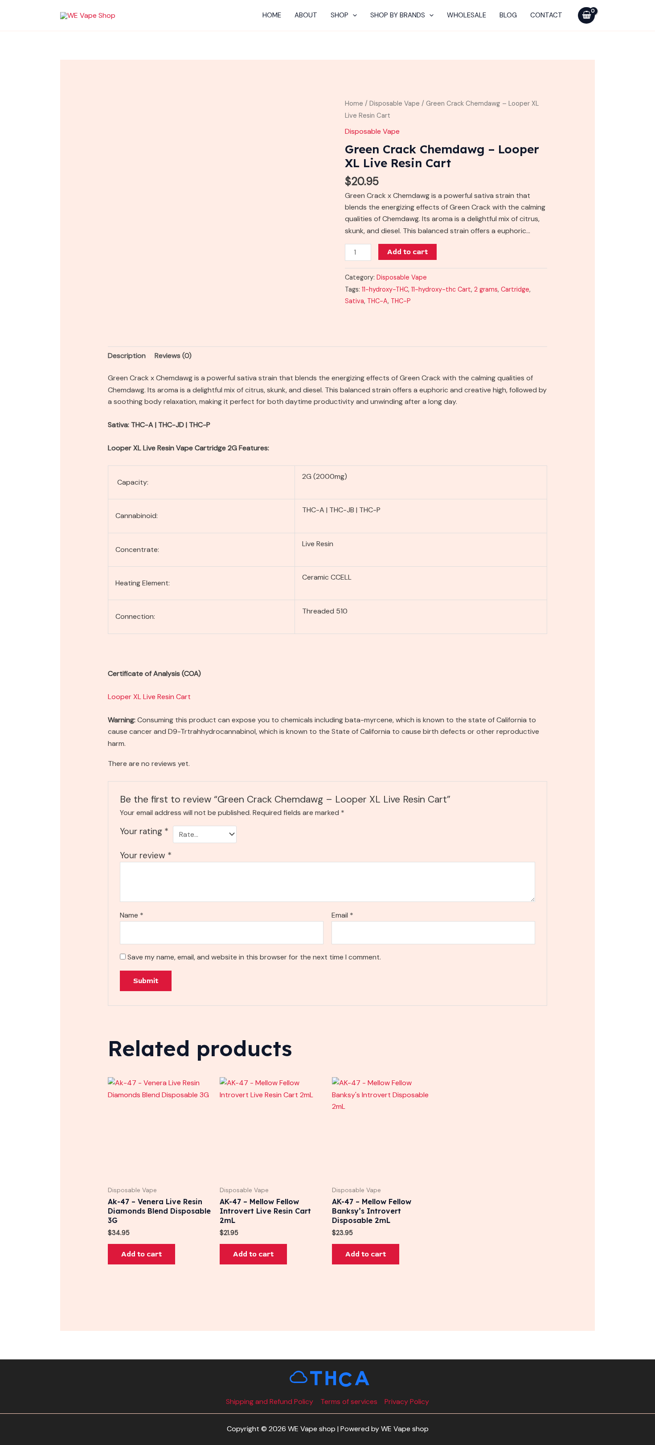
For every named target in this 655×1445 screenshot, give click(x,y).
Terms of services (348, 1401)
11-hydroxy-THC (385, 289)
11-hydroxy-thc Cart (441, 289)
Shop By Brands (397, 15)
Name (131, 915)
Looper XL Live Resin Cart (149, 696)
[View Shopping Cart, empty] (586, 15)
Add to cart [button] (141, 1254)
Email (342, 915)
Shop (339, 15)
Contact (546, 15)
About (306, 15)
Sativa (354, 301)
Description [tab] (127, 355)
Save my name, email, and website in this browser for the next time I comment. (254, 957)
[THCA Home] (328, 1378)
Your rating (144, 831)
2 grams (486, 289)
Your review (146, 855)
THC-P (401, 301)
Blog (508, 15)
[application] (352, 15)
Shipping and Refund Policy (269, 1401)
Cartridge (515, 289)
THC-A (377, 301)
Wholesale (466, 15)
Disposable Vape (394, 103)
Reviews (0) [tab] (173, 355)
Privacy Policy (407, 1401)
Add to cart (407, 251)
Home (271, 15)
